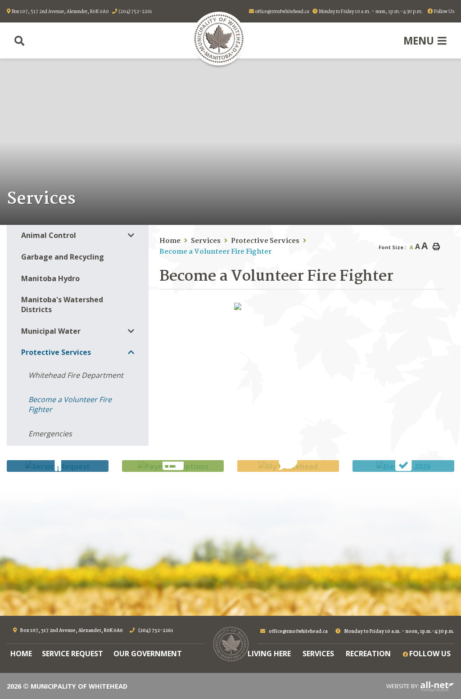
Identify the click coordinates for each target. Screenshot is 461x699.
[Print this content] (436, 246)
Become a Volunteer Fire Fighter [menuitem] (70, 404)
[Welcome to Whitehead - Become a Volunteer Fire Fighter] (219, 38)
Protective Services (265, 241)
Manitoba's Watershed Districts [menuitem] (62, 304)
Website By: (403, 686)
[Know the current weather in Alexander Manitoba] (453, 215)
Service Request (72, 654)
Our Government (147, 654)
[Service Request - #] (57, 466)
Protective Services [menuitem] (56, 352)
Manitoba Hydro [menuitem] (50, 278)
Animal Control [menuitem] (48, 235)
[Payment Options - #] (173, 466)
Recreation (368, 654)
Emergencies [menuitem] (50, 434)
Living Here (269, 654)
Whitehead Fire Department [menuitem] (75, 375)
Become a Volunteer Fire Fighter (215, 251)
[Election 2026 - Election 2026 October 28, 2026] (403, 466)
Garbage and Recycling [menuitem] (62, 257)
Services (206, 241)
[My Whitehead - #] (288, 466)
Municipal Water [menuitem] (51, 331)
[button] (131, 235)
